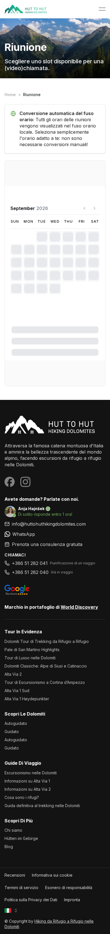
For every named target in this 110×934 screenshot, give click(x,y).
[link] (55, 534)
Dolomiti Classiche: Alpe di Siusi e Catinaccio (46, 666)
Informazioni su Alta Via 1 (27, 781)
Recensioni (15, 875)
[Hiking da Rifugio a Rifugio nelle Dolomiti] (55, 425)
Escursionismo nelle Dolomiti (31, 772)
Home (10, 94)
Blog (9, 846)
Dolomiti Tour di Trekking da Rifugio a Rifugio (47, 641)
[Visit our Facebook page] (10, 482)
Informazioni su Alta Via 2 (28, 789)
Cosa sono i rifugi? (22, 797)
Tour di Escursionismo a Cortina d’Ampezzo (45, 682)
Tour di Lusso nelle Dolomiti (30, 657)
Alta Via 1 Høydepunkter (27, 698)
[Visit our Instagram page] (25, 482)
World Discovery (79, 607)
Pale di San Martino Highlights (32, 649)
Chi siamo (13, 830)
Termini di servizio (21, 887)
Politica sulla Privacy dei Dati (31, 899)
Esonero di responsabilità (68, 887)
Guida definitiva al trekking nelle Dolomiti (42, 805)
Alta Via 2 (13, 674)
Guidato (12, 731)
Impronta (72, 899)
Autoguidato (16, 723)
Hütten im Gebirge (21, 838)
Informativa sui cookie (52, 875)
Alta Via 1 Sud (17, 690)
